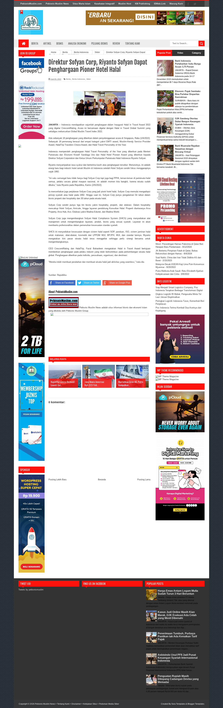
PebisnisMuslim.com (31, 3)
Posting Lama (143, 479)
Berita (34, 43)
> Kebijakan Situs (89, 704)
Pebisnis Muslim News (57, 3)
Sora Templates (178, 704)
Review (116, 43)
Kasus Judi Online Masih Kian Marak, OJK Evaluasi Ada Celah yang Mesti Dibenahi (177, 615)
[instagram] (201, 4)
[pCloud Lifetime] (31, 356)
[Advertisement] (31, 202)
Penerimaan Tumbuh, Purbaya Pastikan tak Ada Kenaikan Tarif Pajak (177, 636)
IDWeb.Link (160, 3)
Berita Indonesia (78, 79)
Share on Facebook (64, 282)
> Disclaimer (75, 704)
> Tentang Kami (63, 704)
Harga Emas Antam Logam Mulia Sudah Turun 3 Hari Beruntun (178, 592)
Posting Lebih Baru (57, 479)
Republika (61, 275)
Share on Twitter (91, 282)
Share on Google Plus (119, 282)
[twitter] (194, 4)
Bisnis (59, 43)
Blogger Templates (196, 704)
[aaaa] (145, 17)
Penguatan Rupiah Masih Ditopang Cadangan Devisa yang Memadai (178, 679)
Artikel (47, 43)
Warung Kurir (176, 3)
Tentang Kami (132, 43)
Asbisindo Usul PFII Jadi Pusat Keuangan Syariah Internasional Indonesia (178, 657)
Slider (88, 79)
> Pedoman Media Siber (108, 704)
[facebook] (188, 4)
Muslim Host (124, 3)
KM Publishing (142, 3)
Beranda (102, 479)
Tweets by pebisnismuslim (30, 589)
